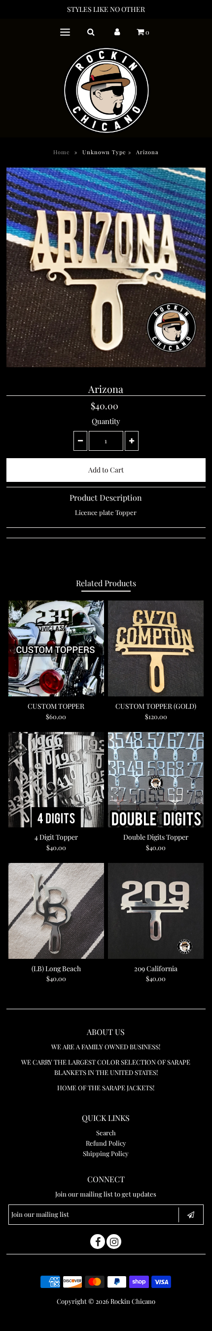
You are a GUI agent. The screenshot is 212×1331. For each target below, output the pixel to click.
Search (106, 1132)
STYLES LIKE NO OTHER (106, 9)
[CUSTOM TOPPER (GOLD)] (156, 648)
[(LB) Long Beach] (56, 911)
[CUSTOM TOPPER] (56, 648)
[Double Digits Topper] (156, 780)
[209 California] (156, 911)
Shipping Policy (106, 1153)
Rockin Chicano (132, 1301)
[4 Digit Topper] (56, 780)
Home (61, 152)
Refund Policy (106, 1143)
